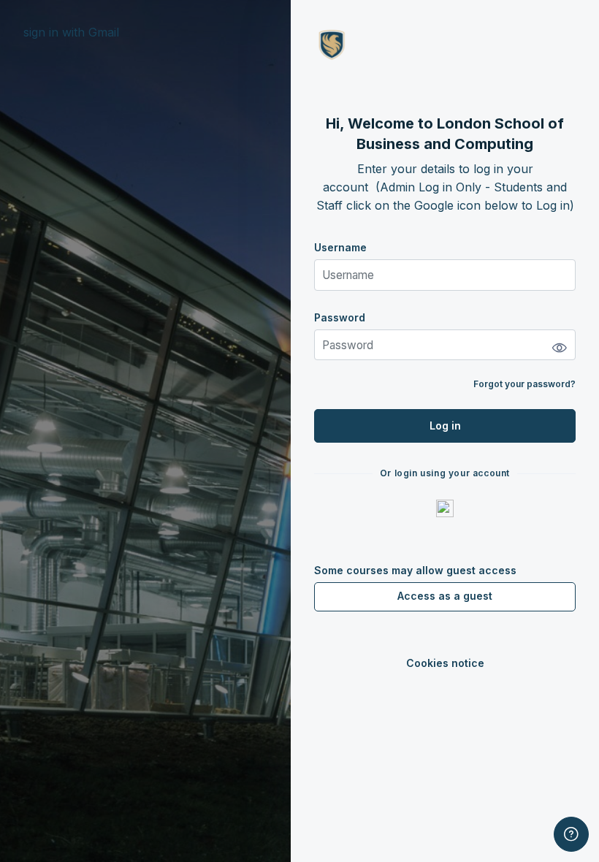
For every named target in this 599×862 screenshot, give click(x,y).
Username (340, 247)
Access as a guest (444, 596)
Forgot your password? (524, 383)
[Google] (445, 507)
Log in (445, 425)
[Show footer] (571, 834)
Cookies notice (445, 663)
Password (339, 317)
